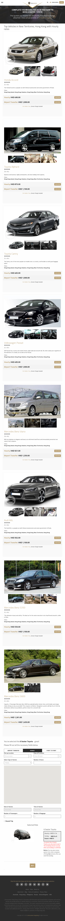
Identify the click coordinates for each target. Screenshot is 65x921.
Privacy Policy (43, 892)
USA (50, 895)
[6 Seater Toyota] (22, 834)
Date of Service (8, 807)
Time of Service (38, 807)
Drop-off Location (39, 753)
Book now (57, 97)
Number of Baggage (40, 813)
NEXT (32, 866)
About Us (36, 889)
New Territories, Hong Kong (42, 92)
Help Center (20, 892)
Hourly (32, 750)
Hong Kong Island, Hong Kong (12, 92)
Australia (15, 895)
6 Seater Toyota (45, 17)
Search (47, 2)
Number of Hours (39, 760)
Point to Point (51, 750)
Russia (36, 895)
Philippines (30, 895)
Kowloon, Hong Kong (27, 92)
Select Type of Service (10, 760)
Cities (31, 889)
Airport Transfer (13, 750)
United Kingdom (43, 895)
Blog (26, 892)
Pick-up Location (9, 753)
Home (27, 889)
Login (61, 2)
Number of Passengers (10, 813)
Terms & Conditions (33, 892)
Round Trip (9, 821)
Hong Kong (55, 2)
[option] (32, 49)
